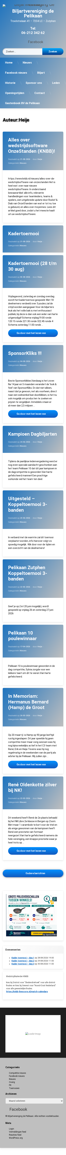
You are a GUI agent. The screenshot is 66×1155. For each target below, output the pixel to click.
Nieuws (27, 62)
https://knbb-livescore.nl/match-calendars (27, 991)
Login (11, 1129)
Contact (39, 93)
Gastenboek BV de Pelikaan (22, 103)
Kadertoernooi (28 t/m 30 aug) (32, 266)
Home (9, 62)
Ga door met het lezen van (37, 333)
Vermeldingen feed (17, 1132)
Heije (39, 159)
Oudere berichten (35, 873)
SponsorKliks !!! (24, 353)
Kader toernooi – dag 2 (23, 961)
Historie (10, 82)
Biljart (41, 72)
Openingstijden (14, 93)
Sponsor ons (34, 82)
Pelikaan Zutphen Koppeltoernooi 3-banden (27, 573)
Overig (12, 1082)
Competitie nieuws (17, 1073)
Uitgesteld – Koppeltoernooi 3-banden (27, 504)
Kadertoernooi (23, 233)
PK (10, 1085)
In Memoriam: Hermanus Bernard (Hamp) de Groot (28, 701)
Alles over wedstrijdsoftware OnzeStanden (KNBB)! (31, 145)
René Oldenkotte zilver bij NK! (32, 787)
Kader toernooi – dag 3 (23, 964)
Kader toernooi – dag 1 (23, 958)
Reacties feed (15, 1135)
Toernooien (14, 1088)
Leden (56, 82)
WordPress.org (16, 1138)
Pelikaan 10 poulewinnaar (22, 635)
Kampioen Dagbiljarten (32, 434)
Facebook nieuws (16, 72)
